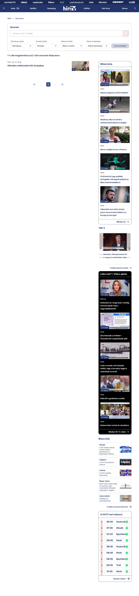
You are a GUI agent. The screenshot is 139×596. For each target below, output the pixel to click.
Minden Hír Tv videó (117, 432)
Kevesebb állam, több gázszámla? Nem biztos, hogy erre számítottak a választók (114, 255)
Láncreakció (104, 496)
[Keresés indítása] (126, 33)
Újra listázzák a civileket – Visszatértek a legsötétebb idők (113, 337)
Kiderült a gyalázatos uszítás (112, 398)
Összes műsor (119, 579)
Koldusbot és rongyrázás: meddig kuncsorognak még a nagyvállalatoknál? (114, 306)
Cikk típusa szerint (17, 41)
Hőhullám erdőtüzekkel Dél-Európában (25, 65)
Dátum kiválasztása (94, 41)
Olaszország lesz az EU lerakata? (114, 93)
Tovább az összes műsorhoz (117, 507)
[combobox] (20, 46)
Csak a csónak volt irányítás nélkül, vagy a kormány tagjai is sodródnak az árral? (113, 368)
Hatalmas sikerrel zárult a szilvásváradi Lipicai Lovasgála (113, 121)
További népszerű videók (119, 268)
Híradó (102, 445)
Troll (118, 565)
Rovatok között (41, 41)
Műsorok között (66, 41)
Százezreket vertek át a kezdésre (114, 425)
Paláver (103, 299)
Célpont (102, 460)
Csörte (102, 470)
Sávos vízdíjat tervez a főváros (113, 149)
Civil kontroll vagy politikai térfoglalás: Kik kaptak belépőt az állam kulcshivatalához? (114, 179)
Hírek (102, 89)
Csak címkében (120, 46)
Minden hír (121, 222)
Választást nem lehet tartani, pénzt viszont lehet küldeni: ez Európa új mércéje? (113, 212)
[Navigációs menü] (4, 8)
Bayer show (104, 481)
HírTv (9, 18)
